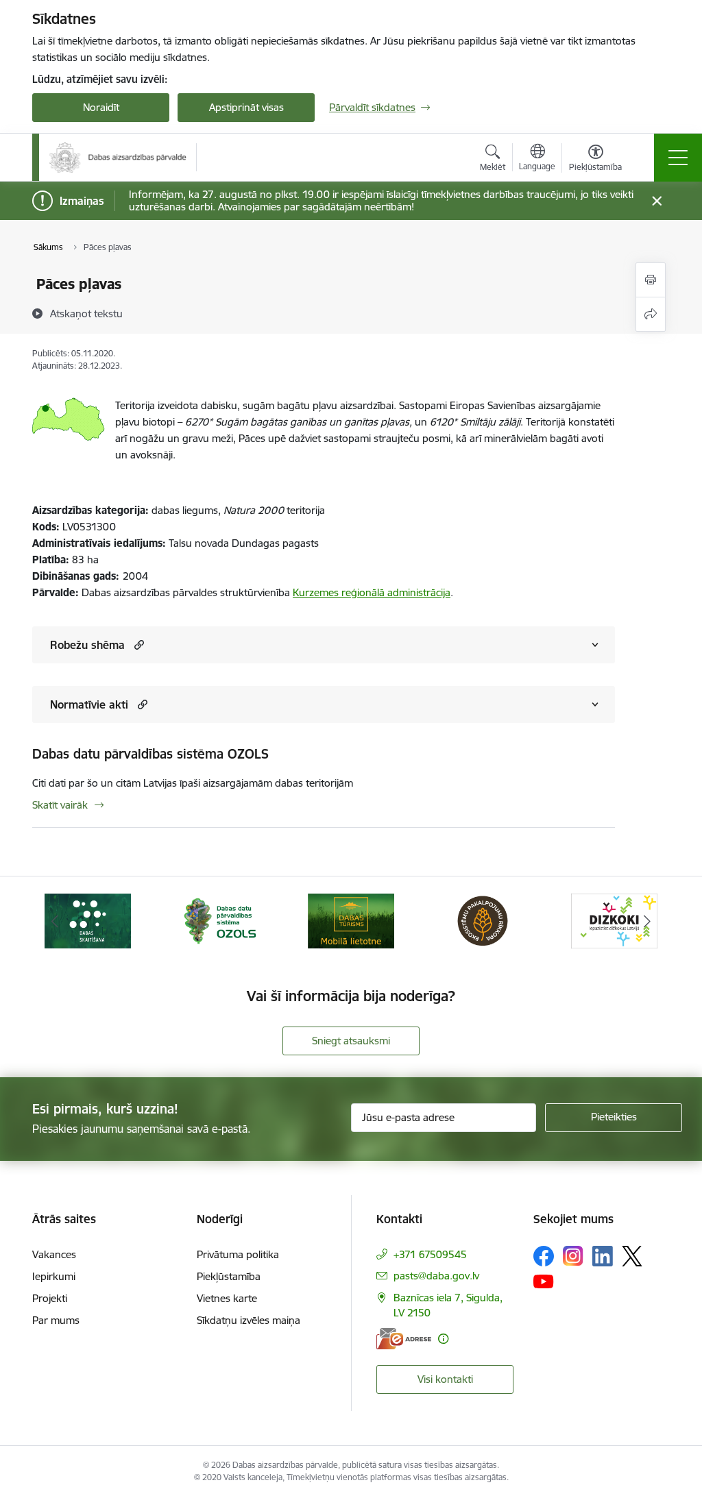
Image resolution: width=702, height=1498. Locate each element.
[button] (137, 644)
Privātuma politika (238, 1254)
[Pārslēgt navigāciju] (678, 158)
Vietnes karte (227, 1298)
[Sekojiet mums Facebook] (543, 1256)
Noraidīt (101, 107)
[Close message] (657, 201)
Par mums (56, 1320)
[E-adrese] (403, 1338)
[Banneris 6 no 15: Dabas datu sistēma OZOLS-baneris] (219, 919)
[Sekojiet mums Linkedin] (602, 1256)
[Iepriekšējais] (55, 921)
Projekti (49, 1298)
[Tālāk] (647, 921)
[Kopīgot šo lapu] (650, 314)
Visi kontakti (445, 1379)
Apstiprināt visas (246, 107)
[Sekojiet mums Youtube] (543, 1281)
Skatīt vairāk (60, 804)
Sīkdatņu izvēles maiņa (248, 1320)
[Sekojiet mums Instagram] (573, 1256)
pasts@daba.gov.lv (436, 1275)
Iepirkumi (53, 1276)
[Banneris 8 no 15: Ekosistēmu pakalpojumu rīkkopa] (482, 919)
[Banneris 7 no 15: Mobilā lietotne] (351, 919)
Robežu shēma (87, 645)
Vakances (54, 1254)
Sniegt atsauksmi (351, 1040)
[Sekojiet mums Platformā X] (632, 1256)
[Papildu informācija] (443, 1339)
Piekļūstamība (229, 1276)
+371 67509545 (430, 1254)
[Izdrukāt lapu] (650, 280)
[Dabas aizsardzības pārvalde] (117, 157)
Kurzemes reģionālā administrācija (371, 592)
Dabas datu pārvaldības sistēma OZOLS (150, 754)
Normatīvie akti (89, 704)
